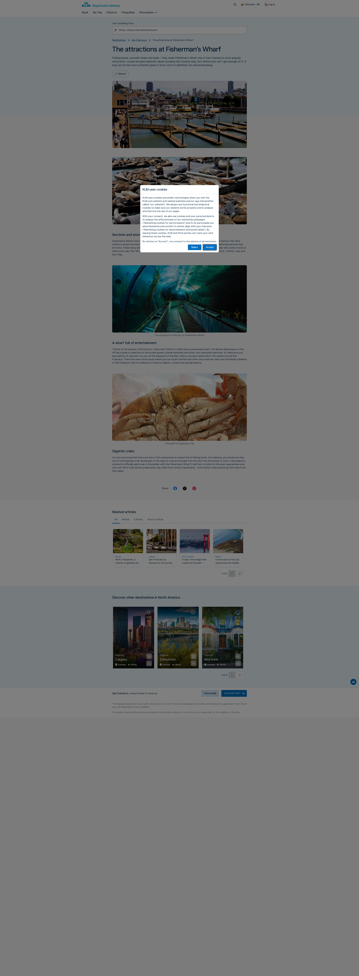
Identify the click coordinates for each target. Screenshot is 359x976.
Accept (210, 247)
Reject (194, 247)
